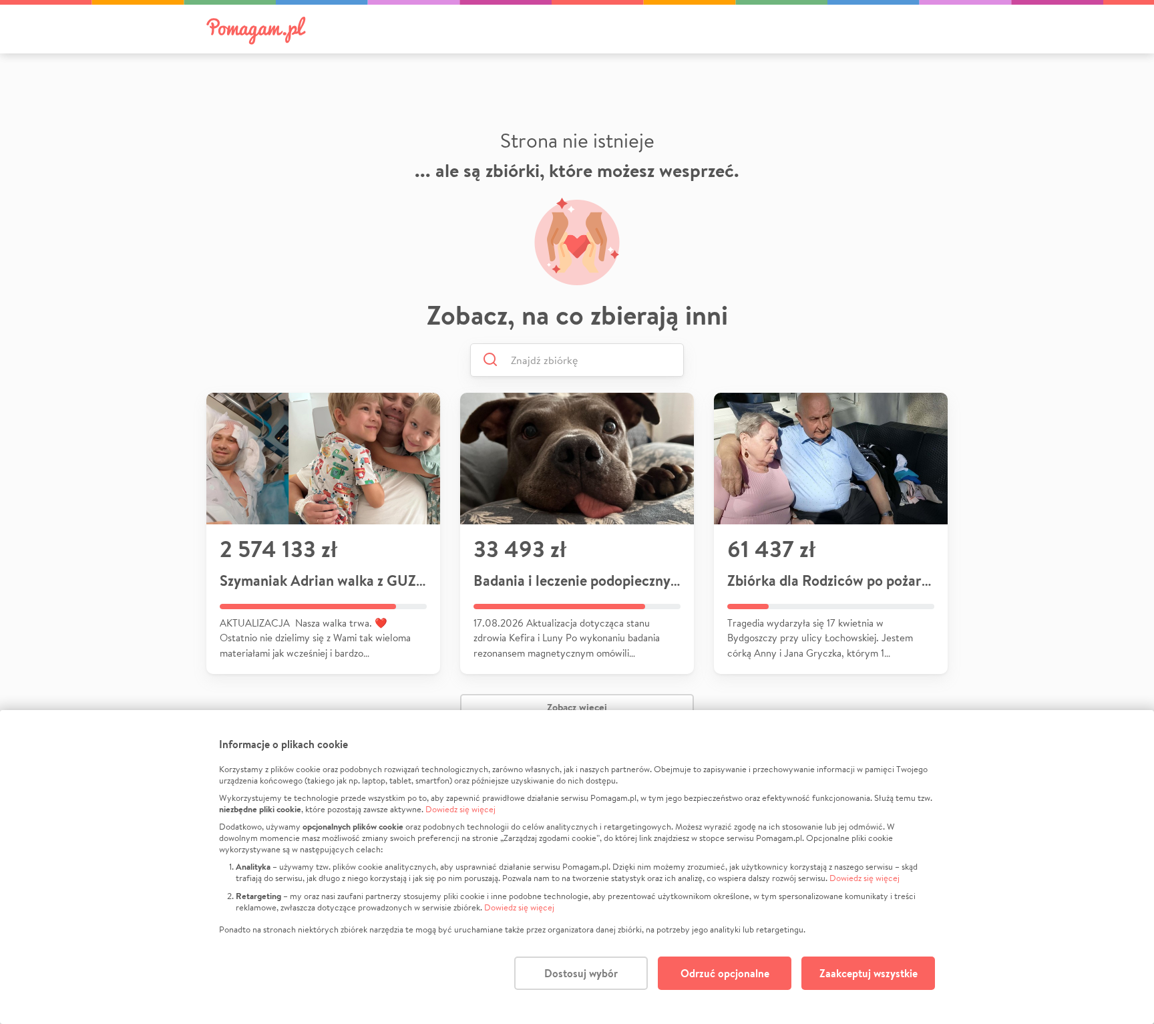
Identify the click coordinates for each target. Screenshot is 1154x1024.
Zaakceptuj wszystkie (868, 973)
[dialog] (577, 867)
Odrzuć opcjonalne (725, 973)
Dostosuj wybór (581, 973)
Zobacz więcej (577, 707)
